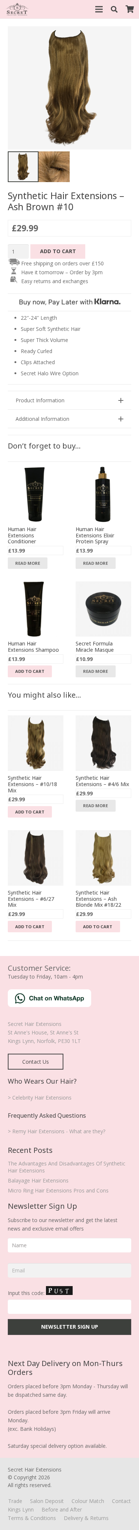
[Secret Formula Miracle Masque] (103, 585)
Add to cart (58, 251)
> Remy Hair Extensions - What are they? (56, 1131)
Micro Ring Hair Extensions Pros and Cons (58, 1190)
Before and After (62, 1509)
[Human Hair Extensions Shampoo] (35, 585)
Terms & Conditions (32, 1517)
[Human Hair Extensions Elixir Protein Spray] (103, 470)
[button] (114, 9)
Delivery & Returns (86, 1517)
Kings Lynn (21, 1509)
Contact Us (35, 1061)
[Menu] (99, 9)
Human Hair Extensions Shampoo (33, 646)
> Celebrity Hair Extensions (40, 1097)
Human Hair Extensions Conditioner (22, 535)
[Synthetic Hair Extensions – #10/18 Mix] (35, 719)
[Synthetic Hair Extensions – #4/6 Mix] (103, 719)
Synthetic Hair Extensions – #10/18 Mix (32, 784)
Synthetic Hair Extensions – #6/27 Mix (31, 899)
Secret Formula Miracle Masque (95, 646)
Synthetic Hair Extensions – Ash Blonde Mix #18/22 (98, 899)
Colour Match (88, 1500)
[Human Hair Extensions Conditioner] (35, 470)
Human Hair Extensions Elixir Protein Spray (95, 535)
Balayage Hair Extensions (38, 1180)
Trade (15, 1500)
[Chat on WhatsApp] (49, 1005)
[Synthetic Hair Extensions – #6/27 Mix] (35, 834)
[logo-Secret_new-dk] (17, 9)
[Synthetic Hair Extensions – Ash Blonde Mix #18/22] (103, 834)
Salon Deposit (47, 1500)
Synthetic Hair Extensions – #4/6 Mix (102, 781)
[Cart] (130, 9)
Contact (121, 1500)
